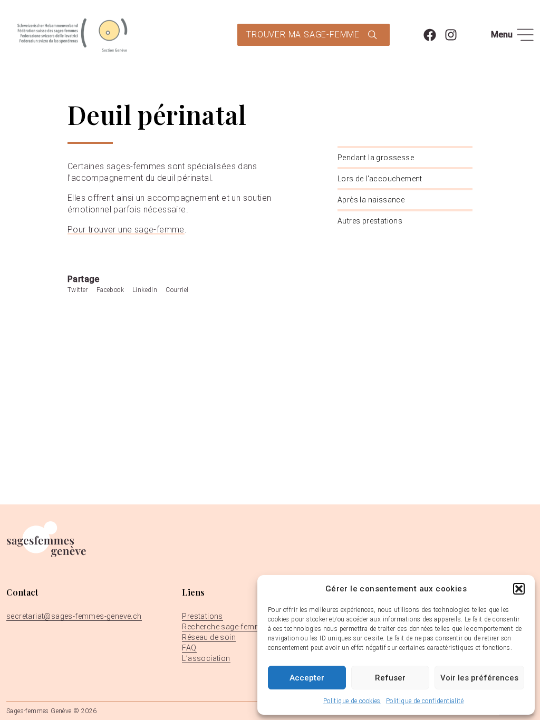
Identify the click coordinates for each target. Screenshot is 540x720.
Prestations (202, 616)
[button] (519, 588)
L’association (206, 658)
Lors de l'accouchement (380, 178)
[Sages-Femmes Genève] (72, 35)
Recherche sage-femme (223, 626)
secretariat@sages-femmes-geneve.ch (74, 616)
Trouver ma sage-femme (303, 35)
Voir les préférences (479, 678)
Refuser (390, 678)
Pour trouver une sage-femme (126, 230)
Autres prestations (370, 221)
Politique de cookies (352, 701)
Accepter (307, 678)
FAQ (189, 648)
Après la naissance (371, 200)
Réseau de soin (209, 637)
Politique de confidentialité (425, 701)
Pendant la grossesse (376, 157)
